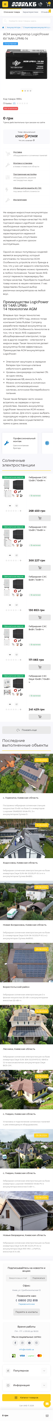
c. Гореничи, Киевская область (20, 797)
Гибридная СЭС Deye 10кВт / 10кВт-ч (39, 679)
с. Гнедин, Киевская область (19, 1173)
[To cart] (40, 518)
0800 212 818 (28, 1300)
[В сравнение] (47, 1415)
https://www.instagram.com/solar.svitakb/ (22, 1343)
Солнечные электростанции (18, 462)
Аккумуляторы (13, 27)
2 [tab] (25, 91)
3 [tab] (28, 91)
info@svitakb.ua (26, 1349)
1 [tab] (22, 91)
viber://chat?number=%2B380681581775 (36, 1343)
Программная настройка (25, 174)
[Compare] (16, 506)
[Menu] (5, 4)
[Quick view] (10, 506)
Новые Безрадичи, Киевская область (24, 1235)
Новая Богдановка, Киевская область (25, 924)
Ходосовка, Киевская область (20, 862)
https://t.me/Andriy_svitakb (29, 1343)
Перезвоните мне (27, 1304)
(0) (14, 103)
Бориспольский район (16, 986)
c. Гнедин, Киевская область (19, 1114)
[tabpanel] (26, 64)
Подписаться (39, 1278)
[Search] (5, 21)
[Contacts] (40, 4)
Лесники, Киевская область (19, 1049)
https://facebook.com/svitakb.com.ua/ (15, 1343)
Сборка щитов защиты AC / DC (27, 188)
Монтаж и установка (22, 163)
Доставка (17, 152)
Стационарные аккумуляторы (36, 27)
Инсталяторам (20, 200)
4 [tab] (30, 91)
